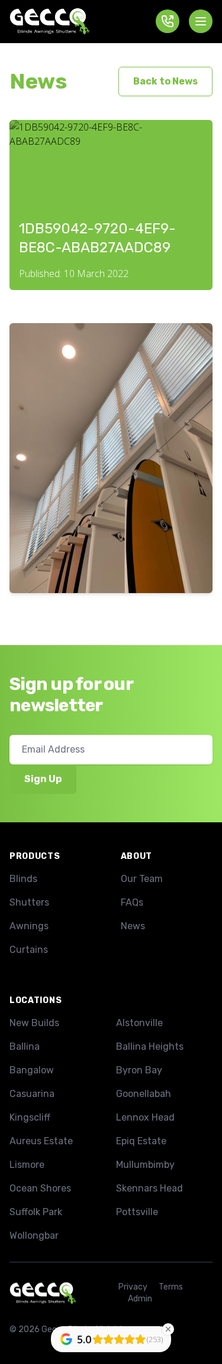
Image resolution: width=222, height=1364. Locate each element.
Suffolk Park (35, 1211)
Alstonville (139, 1022)
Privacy (132, 1287)
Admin (140, 1299)
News (38, 81)
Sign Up (43, 778)
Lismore (26, 1164)
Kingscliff (29, 1117)
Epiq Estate (141, 1141)
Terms (171, 1287)
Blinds (23, 878)
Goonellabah (143, 1093)
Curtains (28, 949)
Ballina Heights (150, 1046)
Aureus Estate (41, 1141)
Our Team (142, 878)
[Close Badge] (168, 1329)
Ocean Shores (40, 1188)
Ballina (24, 1046)
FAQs (132, 902)
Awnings (29, 926)
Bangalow (31, 1070)
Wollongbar (34, 1235)
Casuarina (31, 1093)
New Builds (34, 1022)
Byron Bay (139, 1070)
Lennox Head (145, 1117)
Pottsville (137, 1211)
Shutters (29, 902)
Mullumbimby (145, 1164)
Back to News (165, 81)
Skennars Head (149, 1188)
